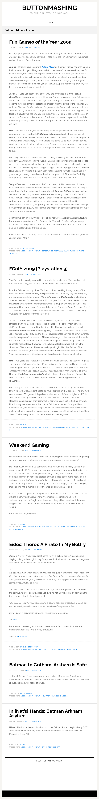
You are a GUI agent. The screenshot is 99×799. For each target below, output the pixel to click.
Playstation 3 (65, 427)
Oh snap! (57, 649)
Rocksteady (72, 649)
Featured (23, 248)
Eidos (51, 649)
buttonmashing (49, 7)
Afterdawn (22, 636)
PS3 (73, 427)
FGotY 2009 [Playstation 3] (38, 268)
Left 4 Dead (70, 527)
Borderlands (47, 251)
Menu (51, 23)
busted (45, 649)
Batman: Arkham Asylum (30, 251)
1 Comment (37, 550)
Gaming (31, 248)
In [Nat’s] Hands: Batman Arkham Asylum (45, 713)
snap (15, 619)
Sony (77, 427)
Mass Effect (81, 527)
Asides (22, 693)
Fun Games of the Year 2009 (40, 42)
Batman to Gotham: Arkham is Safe (48, 664)
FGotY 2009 (58, 251)
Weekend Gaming (29, 445)
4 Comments (36, 274)
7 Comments (35, 721)
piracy (64, 649)
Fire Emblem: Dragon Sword (53, 527)
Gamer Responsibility (51, 747)
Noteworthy (32, 647)
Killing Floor (48, 67)
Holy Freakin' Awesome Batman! (55, 696)
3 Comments (36, 47)
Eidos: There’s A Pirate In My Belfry (47, 544)
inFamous (56, 427)
